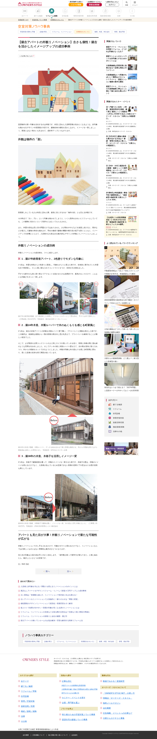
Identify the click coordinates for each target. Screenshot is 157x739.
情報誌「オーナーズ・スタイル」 (117, 698)
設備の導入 (43, 32)
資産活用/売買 (92, 16)
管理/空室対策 (78, 16)
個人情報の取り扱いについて (58, 735)
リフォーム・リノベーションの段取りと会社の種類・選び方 (44, 616)
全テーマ (25, 16)
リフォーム (117, 409)
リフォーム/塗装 (51, 16)
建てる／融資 (27, 686)
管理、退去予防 (119, 32)
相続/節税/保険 (105, 16)
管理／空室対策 (28, 701)
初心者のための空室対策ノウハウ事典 (78, 714)
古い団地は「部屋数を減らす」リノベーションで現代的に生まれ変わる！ (49, 595)
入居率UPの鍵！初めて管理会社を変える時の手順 (79, 689)
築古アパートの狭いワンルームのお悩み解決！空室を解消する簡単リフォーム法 (52, 620)
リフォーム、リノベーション (61, 32)
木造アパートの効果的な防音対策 (73, 685)
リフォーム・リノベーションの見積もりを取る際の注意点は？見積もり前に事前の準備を (55, 612)
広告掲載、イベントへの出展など (117, 713)
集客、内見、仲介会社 (102, 32)
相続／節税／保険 (29, 711)
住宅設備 (65, 16)
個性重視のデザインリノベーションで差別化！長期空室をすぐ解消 (46, 603)
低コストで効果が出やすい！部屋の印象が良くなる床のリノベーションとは (50, 608)
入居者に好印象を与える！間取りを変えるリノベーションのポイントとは (49, 586)
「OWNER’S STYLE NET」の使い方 (119, 693)
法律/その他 (117, 431)
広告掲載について (38, 735)
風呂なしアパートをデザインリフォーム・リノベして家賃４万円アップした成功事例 (53, 591)
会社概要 (107, 708)
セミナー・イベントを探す (73, 698)
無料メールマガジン (112, 703)
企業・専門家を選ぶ (71, 703)
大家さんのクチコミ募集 (113, 718)
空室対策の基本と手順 (27, 32)
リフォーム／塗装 (29, 691)
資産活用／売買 (28, 706)
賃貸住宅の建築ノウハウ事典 (74, 720)
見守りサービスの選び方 (70, 693)
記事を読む (67, 681)
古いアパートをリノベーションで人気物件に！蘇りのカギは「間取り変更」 (50, 599)
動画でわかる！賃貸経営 (113, 681)
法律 (118, 16)
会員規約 (74, 735)
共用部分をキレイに (83, 32)
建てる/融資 (38, 16)
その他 (132, 16)
